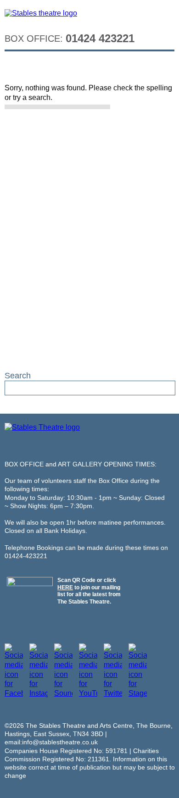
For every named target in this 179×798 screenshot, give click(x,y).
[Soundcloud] (63, 693)
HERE (65, 587)
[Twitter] (113, 693)
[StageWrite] (138, 693)
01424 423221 (100, 38)
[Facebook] (14, 693)
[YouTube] (88, 693)
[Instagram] (38, 693)
